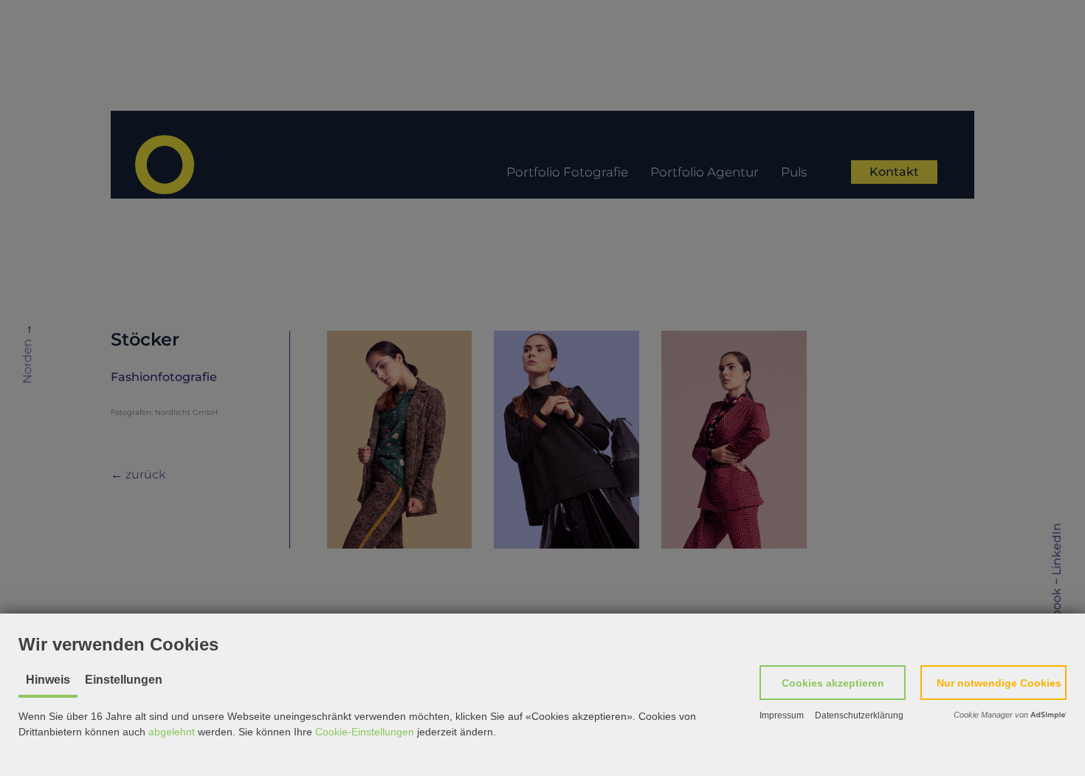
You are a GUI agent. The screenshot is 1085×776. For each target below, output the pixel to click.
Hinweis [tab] (48, 679)
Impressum (782, 715)
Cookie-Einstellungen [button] (364, 732)
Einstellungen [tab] (123, 679)
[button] (833, 682)
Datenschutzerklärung (859, 715)
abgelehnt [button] (171, 732)
